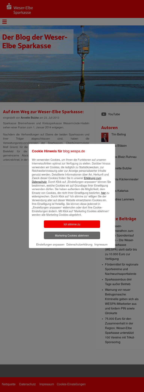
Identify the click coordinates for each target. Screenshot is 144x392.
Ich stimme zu (72, 224)
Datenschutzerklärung (79, 244)
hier (103, 193)
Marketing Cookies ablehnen (72, 235)
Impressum (101, 244)
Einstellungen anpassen (50, 244)
